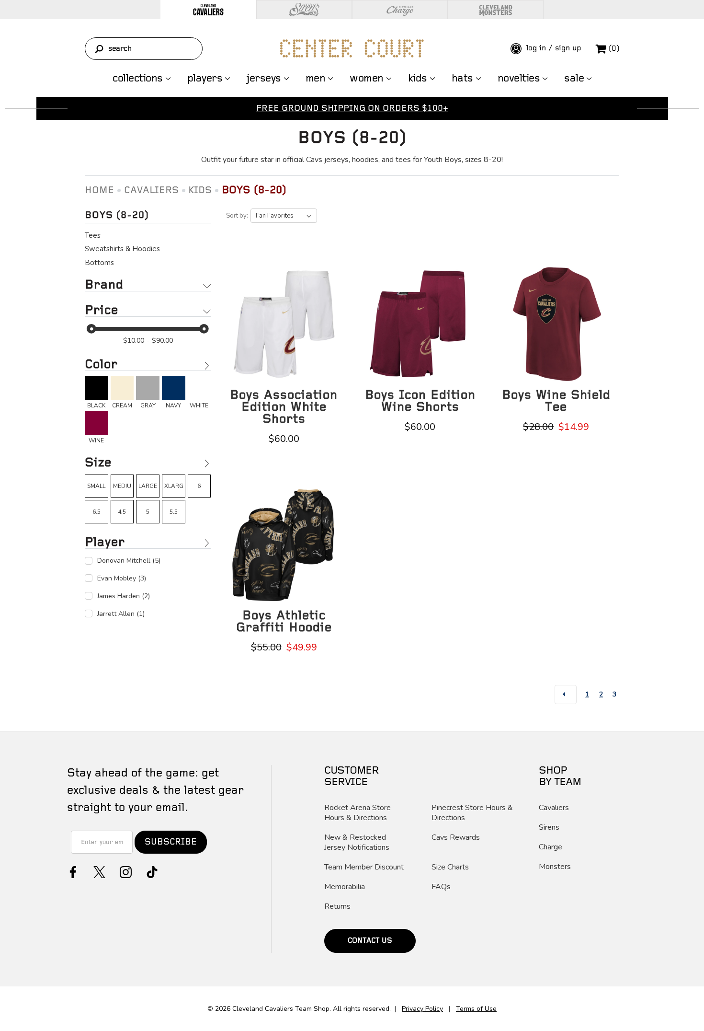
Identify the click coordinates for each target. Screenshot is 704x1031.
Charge (550, 847)
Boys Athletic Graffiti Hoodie (284, 622)
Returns (337, 907)
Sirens (549, 827)
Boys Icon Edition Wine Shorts (420, 401)
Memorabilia (344, 887)
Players (205, 78)
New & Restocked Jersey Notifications (356, 843)
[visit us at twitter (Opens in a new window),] (98, 871)
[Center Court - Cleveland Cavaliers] (352, 48)
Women (367, 78)
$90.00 (162, 340)
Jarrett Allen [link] (121, 613)
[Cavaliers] (208, 9)
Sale (574, 78)
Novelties (519, 78)
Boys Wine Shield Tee (556, 401)
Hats (462, 78)
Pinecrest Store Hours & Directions (472, 813)
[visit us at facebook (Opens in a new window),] (72, 871)
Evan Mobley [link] (121, 578)
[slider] (91, 329)
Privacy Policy (422, 1008)
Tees (93, 235)
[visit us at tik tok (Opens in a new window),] (151, 871)
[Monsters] (495, 9)
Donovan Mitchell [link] (128, 560)
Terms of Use (476, 1008)
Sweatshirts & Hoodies (122, 249)
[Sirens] (304, 9)
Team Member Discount (364, 867)
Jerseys (264, 78)
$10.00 (133, 340)
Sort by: (237, 215)
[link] (96, 392)
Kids (417, 78)
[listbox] (283, 216)
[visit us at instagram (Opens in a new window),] (125, 871)
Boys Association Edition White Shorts (284, 407)
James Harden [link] (123, 596)
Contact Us (370, 941)
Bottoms (99, 262)
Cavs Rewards (455, 838)
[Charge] (399, 9)
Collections (138, 78)
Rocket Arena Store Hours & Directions (357, 813)
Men (316, 78)
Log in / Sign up (552, 48)
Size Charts (450, 867)
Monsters (555, 867)
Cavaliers (554, 808)
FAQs (441, 887)
